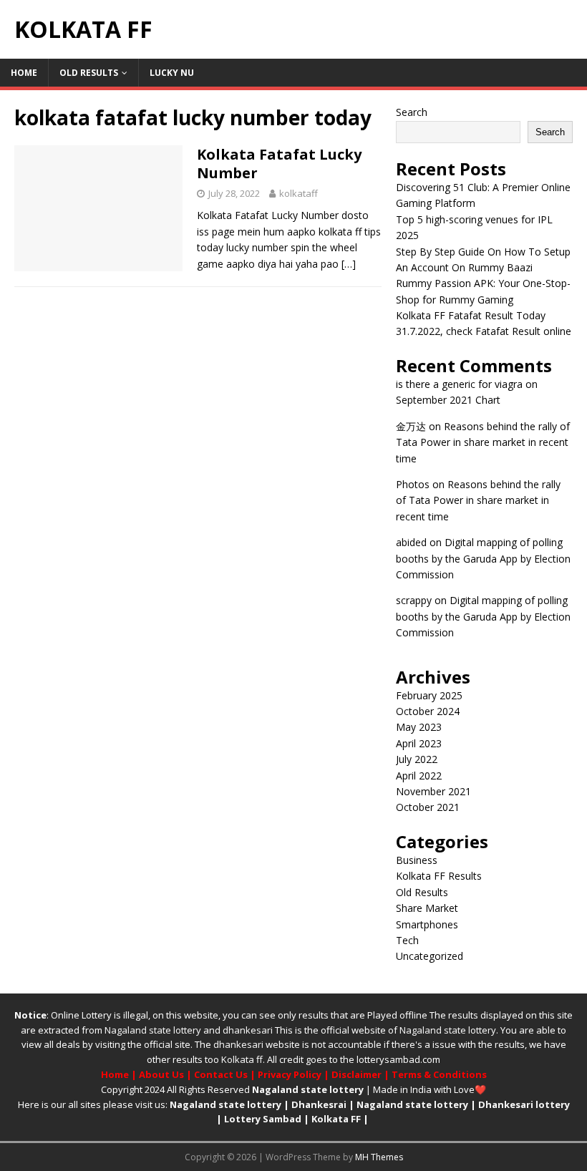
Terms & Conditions (439, 1074)
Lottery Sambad (262, 1118)
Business (416, 860)
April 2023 (419, 743)
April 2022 (419, 775)
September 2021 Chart (448, 400)
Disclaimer (356, 1074)
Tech (407, 940)
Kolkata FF (336, 1118)
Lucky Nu (172, 73)
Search (411, 112)
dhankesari (248, 1030)
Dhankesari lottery (524, 1104)
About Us (161, 1074)
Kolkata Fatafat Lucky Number (279, 164)
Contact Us (221, 1074)
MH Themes (379, 1157)
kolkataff (298, 193)
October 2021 (428, 807)
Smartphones (427, 924)
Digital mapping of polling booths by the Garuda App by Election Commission (483, 558)
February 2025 (429, 695)
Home (24, 73)
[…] (348, 264)
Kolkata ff (242, 1059)
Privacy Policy (289, 1074)
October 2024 (428, 711)
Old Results (88, 73)
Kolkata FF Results (439, 876)
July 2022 (416, 759)
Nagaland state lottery (153, 1030)
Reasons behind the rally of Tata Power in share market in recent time (483, 442)
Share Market (427, 908)
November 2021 (433, 791)
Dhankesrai (318, 1104)
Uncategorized (429, 956)
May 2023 (419, 727)
